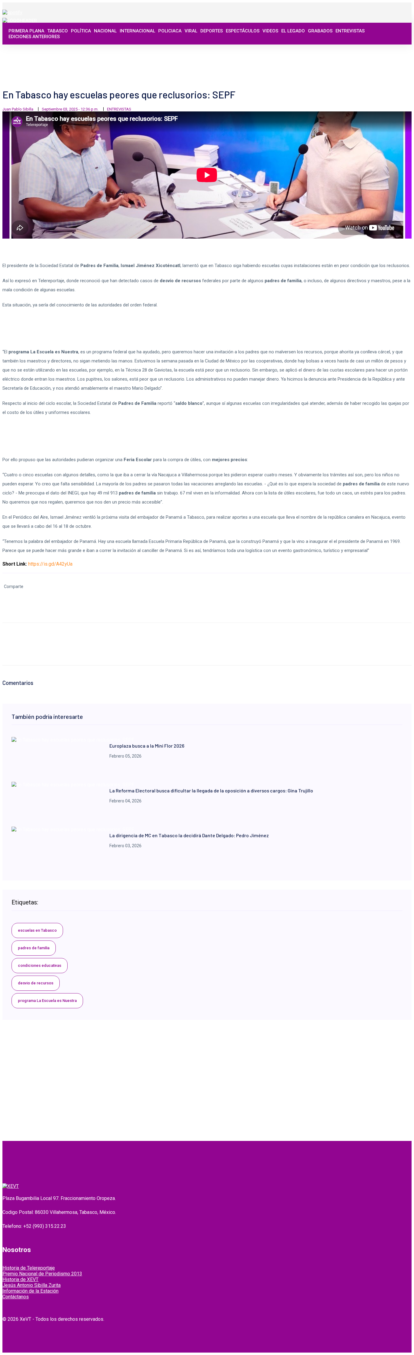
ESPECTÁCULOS (242, 31)
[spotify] (12, 12)
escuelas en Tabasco (37, 930)
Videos (270, 31)
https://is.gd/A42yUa (50, 564)
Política (81, 31)
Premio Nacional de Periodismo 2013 (42, 1274)
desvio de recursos (35, 983)
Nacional (105, 31)
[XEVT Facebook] (372, 55)
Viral (191, 31)
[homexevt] (10, 1186)
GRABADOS (320, 31)
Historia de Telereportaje (28, 1268)
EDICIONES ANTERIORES (34, 36)
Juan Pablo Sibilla (17, 109)
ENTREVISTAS (350, 31)
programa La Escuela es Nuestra (47, 1000)
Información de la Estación (30, 1291)
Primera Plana (26, 31)
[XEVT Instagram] (385, 55)
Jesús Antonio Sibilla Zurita (31, 1285)
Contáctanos (15, 1297)
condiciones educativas (39, 965)
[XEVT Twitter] (378, 55)
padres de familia (33, 948)
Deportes (211, 31)
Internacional (137, 31)
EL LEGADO (293, 31)
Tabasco (57, 31)
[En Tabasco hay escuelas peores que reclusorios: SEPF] (73, 740)
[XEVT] (19, 20)
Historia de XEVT (20, 1279)
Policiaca (170, 31)
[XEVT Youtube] (392, 55)
